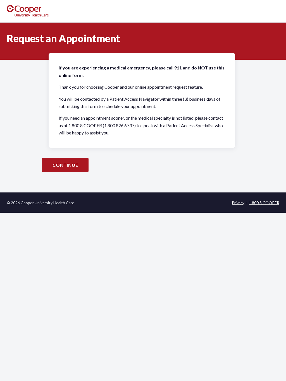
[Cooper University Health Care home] (28, 11)
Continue (65, 165)
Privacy (238, 202)
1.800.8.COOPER (264, 202)
